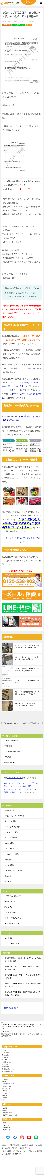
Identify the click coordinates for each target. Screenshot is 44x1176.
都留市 (29, 25)
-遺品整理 (4, 1081)
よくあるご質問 (10, 912)
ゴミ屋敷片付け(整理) (12, 751)
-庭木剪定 (4, 1097)
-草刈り (4, 1100)
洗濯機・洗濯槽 (9, 792)
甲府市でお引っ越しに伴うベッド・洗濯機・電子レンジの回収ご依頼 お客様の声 (13, 723)
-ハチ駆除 (4, 1093)
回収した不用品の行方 (12, 918)
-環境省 (4, 1123)
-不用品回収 (5, 1079)
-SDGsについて (6, 1125)
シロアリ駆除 (9, 843)
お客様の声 (6, 25)
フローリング (8, 783)
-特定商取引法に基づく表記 (9, 1115)
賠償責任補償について (8, 1069)
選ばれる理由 (5, 1055)
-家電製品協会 (6, 1127)
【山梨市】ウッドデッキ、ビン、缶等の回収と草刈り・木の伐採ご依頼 (27, 646)
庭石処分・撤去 (10, 810)
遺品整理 (7, 757)
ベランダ (10, 789)
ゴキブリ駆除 (9, 849)
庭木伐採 (7, 876)
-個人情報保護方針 (7, 1112)
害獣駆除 (7, 860)
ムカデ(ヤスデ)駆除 (11, 854)
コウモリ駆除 (9, 865)
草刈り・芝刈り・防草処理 (14, 816)
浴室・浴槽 (22, 786)
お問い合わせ (5, 1066)
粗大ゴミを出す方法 (11, 943)
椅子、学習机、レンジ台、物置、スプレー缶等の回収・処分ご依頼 (27, 705)
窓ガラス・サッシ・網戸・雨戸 (26, 789)
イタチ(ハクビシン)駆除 (13, 871)
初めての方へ (5, 1052)
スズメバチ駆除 (12, 832)
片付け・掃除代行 (11, 741)
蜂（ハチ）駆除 (10, 821)
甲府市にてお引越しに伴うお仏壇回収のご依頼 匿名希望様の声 (27, 670)
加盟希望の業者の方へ (12, 1008)
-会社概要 (4, 1108)
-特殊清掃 (4, 1090)
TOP (21, 1026)
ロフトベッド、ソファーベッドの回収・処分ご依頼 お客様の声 (26, 658)
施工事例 (4, 1059)
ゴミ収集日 (8, 938)
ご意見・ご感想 (6, 1062)
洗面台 (30, 786)
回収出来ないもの (13, 923)
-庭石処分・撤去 (6, 1086)
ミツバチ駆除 (12, 838)
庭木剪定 (7, 882)
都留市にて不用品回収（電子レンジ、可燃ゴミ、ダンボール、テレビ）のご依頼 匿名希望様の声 (33, 723)
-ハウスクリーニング (7, 1088)
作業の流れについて (11, 902)
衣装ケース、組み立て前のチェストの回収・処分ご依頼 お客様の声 (27, 693)
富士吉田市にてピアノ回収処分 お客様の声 (27, 681)
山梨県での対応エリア (12, 896)
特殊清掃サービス (11, 763)
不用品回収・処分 (18, 25)
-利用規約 (4, 1110)
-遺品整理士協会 (6, 1130)
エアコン (18, 783)
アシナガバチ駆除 (13, 827)
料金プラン (8, 907)
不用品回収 (8, 746)
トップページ (5, 1050)
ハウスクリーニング (14, 778)
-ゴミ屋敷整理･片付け (8, 1083)
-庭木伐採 (4, 1095)
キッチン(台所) (28, 783)
